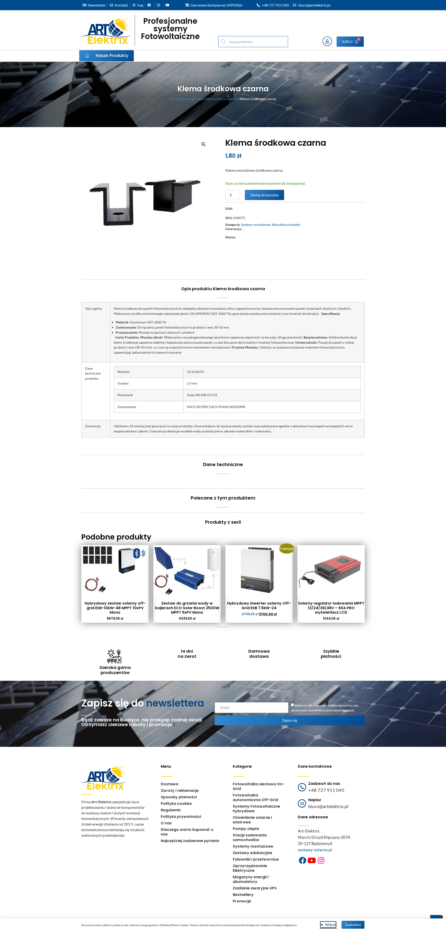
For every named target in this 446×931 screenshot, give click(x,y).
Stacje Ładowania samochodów (250, 837)
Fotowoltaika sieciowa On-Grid (258, 786)
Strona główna (181, 99)
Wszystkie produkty (221, 99)
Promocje (242, 901)
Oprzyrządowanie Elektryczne (250, 868)
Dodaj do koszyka (264, 195)
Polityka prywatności (181, 816)
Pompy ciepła (246, 828)
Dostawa (169, 784)
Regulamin (171, 810)
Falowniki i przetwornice (256, 859)
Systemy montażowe (255, 225)
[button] (203, 144)
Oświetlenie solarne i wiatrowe (252, 820)
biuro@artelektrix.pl (328, 806)
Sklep (199, 99)
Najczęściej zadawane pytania (190, 840)
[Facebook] (302, 860)
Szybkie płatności (331, 653)
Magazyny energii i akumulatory (251, 879)
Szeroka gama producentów (115, 670)
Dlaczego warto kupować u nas (187, 832)
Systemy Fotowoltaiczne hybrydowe (256, 809)
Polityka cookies (176, 803)
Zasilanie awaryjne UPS (255, 888)
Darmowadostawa (259, 653)
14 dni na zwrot (187, 653)
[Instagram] (321, 860)
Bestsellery (243, 894)
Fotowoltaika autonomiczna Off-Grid (255, 798)
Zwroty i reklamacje (180, 790)
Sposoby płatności (179, 797)
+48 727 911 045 (326, 790)
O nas (166, 823)
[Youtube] (311, 860)
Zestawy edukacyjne (252, 852)
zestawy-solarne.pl (315, 849)
